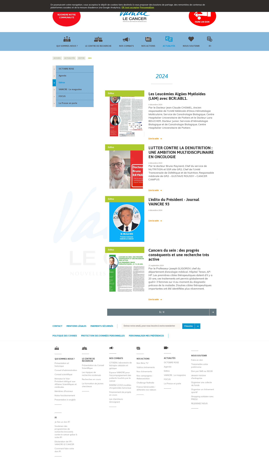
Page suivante (212, 312)
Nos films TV (142, 363)
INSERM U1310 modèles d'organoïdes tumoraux (120, 386)
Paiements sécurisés (102, 326)
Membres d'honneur (64, 391)
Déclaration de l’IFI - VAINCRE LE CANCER (64, 443)
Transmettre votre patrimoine (199, 365)
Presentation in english (65, 399)
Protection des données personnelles (103, 335)
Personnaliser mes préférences (146, 335)
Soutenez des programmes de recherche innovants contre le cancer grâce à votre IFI (66, 432)
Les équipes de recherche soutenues (91, 373)
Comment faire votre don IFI (64, 450)
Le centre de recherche (98, 46)
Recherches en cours (91, 379)
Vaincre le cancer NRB (134, 14)
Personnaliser (147, 7)
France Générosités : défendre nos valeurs (146, 388)
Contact (57, 326)
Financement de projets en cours (120, 393)
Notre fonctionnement (65, 395)
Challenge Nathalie (145, 382)
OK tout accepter (130, 7)
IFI (210, 46)
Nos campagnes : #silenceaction (145, 377)
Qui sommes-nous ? (67, 46)
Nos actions (148, 46)
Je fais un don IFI (62, 422)
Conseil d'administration (66, 370)
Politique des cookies (65, 335)
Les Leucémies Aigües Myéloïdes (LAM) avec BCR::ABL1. (177, 96)
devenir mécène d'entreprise (198, 376)
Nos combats (126, 46)
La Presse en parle (68, 103)
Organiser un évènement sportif (202, 390)
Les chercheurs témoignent (116, 400)
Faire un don (197, 360)
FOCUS (62, 96)
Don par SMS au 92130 (202, 371)
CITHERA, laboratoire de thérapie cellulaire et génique (120, 365)
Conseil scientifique (63, 374)
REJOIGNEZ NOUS (199, 403)
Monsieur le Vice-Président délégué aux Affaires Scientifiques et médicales (65, 382)
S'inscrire (188, 326)
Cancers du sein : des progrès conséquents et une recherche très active (179, 254)
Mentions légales (76, 326)
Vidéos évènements (146, 367)
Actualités (169, 46)
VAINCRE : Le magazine (70, 89)
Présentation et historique (62, 364)
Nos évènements (144, 371)
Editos (62, 82)
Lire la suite (154, 138)
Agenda (62, 75)
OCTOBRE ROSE (66, 69)
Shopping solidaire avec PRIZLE (202, 397)
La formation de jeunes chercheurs (92, 385)
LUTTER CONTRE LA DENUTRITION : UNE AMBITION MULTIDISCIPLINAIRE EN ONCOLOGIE (181, 152)
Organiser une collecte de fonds (201, 383)
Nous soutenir (191, 46)
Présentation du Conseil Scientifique (93, 366)
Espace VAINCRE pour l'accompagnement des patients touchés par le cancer (120, 376)
